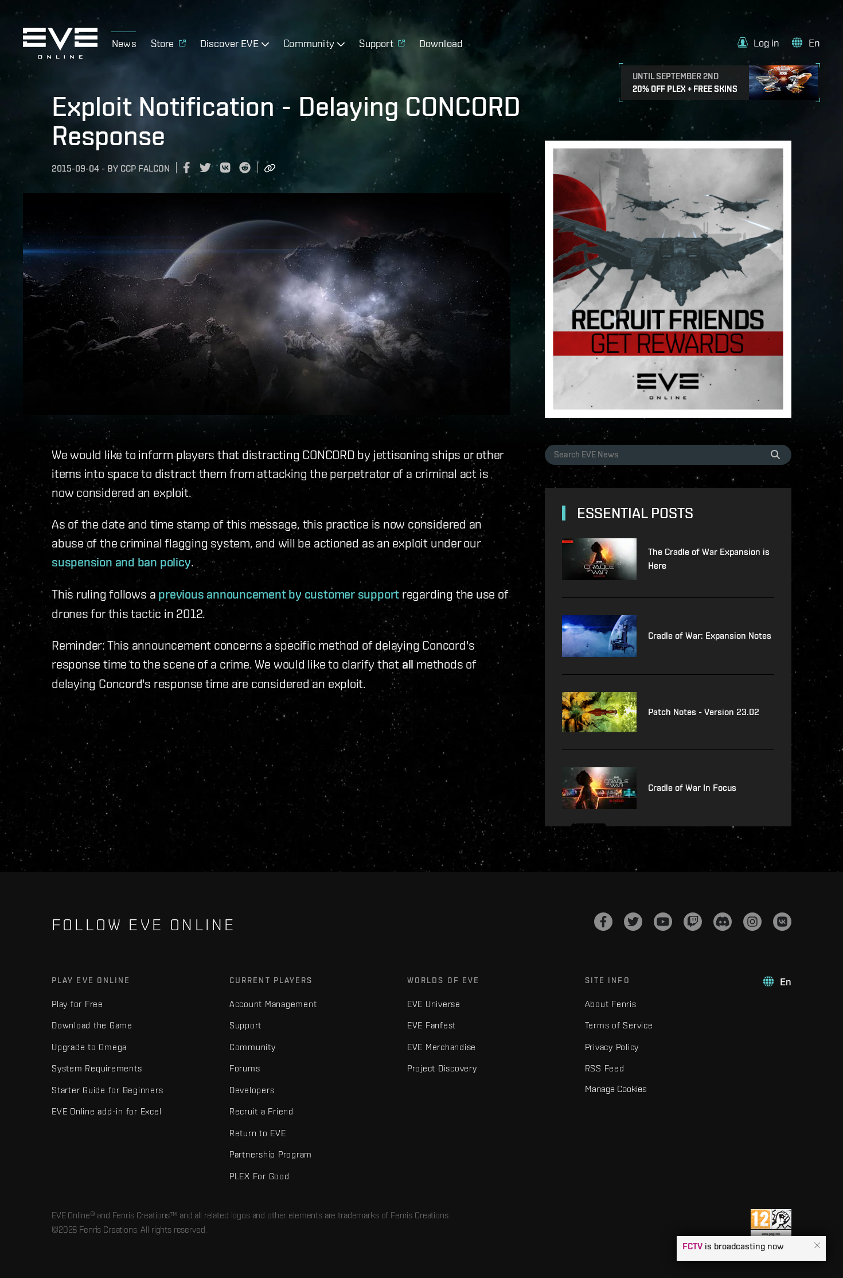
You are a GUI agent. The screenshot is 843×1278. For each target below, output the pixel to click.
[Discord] (722, 921)
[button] (817, 1246)
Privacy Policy (612, 1047)
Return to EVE (257, 1133)
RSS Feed (605, 1068)
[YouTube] (663, 921)
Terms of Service (619, 1025)
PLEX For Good (259, 1176)
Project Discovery (442, 1068)
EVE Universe (433, 1004)
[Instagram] (752, 921)
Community (252, 1047)
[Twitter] (633, 921)
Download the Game (92, 1025)
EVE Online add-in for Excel (106, 1111)
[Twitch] (693, 921)
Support (245, 1025)
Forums (244, 1068)
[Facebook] (603, 921)
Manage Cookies (616, 1088)
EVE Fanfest (431, 1025)
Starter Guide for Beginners (107, 1090)
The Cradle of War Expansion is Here (709, 558)
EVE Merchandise (441, 1047)
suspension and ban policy (121, 561)
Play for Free (77, 1004)
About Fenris (611, 1004)
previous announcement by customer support (278, 593)
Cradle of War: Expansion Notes (709, 635)
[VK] (782, 921)
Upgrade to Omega (89, 1047)
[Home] (60, 56)
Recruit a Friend (261, 1111)
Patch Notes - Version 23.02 (703, 711)
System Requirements (97, 1068)
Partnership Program (270, 1154)
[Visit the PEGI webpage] (771, 1223)
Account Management (273, 1004)
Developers (252, 1090)
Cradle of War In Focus (692, 787)
